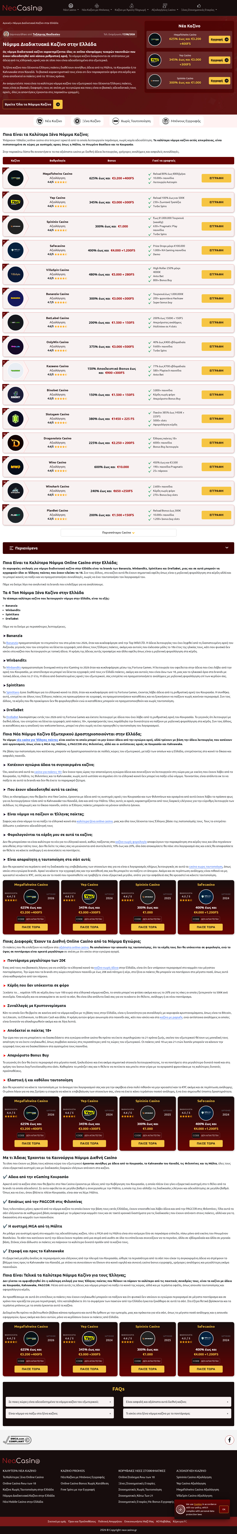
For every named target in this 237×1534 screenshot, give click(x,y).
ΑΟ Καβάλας (163, 1521)
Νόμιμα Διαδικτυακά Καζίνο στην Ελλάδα (29, 1495)
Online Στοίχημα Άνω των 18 (136, 1477)
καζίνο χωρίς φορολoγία (131, 841)
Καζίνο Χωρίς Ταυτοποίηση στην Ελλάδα (28, 1489)
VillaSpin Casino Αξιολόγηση (194, 1495)
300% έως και (111, 226)
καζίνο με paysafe (171, 1017)
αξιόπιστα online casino (74, 947)
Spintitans (12, 692)
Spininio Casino (57, 224)
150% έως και (111, 395)
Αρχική (7, 23)
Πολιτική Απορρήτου (110, 1521)
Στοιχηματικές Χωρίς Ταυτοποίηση (140, 1489)
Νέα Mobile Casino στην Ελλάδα (23, 1501)
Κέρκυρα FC (180, 1521)
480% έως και (111, 274)
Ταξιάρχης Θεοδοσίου (46, 34)
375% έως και (111, 346)
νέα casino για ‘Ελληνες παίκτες (37, 739)
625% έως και (111, 178)
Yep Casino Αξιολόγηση (191, 1483)
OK (224, 1509)
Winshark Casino (57, 488)
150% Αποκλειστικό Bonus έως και (111, 371)
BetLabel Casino (57, 320)
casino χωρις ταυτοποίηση (206, 866)
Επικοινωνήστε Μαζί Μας (139, 1521)
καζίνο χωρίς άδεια (106, 967)
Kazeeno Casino (57, 368)
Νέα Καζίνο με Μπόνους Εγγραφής (83, 1477)
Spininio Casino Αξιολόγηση (194, 1477)
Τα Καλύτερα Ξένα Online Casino (23, 1477)
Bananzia (12, 642)
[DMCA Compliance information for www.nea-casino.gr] (17, 1439)
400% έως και (111, 250)
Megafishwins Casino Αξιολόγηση (197, 1489)
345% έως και (111, 202)
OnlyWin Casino (57, 344)
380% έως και (111, 419)
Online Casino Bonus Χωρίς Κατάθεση (85, 1483)
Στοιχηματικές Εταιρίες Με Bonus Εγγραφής (146, 1501)
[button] (118, 548)
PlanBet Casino (57, 512)
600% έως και (111, 467)
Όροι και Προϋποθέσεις (82, 1521)
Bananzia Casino (57, 296)
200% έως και (111, 322)
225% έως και (111, 443)
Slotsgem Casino (57, 416)
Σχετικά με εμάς (57, 1521)
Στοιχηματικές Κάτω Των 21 (135, 1495)
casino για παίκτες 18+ (48, 771)
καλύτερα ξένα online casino (95, 821)
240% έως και (112, 491)
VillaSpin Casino (57, 272)
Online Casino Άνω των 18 (19, 1483)
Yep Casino (57, 200)
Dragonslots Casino (57, 440)
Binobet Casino (57, 392)
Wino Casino (57, 464)
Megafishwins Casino (57, 176)
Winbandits (13, 667)
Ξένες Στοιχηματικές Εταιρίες (136, 1483)
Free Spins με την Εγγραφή (78, 1489)
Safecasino (57, 248)
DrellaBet (12, 717)
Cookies (198, 1504)
